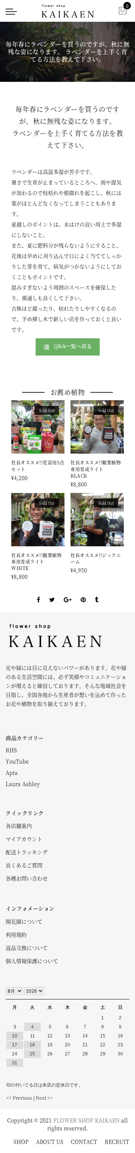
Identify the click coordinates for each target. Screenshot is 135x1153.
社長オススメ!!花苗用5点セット (37, 465)
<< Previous (19, 1097)
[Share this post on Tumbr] (96, 593)
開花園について (24, 921)
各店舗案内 (19, 825)
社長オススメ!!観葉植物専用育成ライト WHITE (36, 561)
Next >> (44, 1097)
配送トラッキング (27, 852)
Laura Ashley (23, 783)
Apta (12, 772)
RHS (11, 750)
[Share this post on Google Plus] (68, 593)
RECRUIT (117, 1141)
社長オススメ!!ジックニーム (95, 558)
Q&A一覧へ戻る (73, 346)
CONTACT (84, 1141)
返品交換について (27, 947)
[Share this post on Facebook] (38, 593)
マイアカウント (24, 839)
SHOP (21, 1141)
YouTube (17, 761)
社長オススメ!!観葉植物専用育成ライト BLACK (95, 468)
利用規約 (16, 934)
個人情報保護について (32, 961)
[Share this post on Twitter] (52, 593)
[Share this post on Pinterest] (83, 593)
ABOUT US (49, 1141)
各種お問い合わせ (27, 878)
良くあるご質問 (24, 865)
